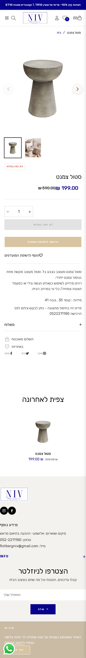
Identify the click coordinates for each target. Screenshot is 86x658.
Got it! (17, 650)
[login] (55, 18)
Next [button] (77, 89)
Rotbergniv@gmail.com (19, 546)
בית (59, 33)
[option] (43, 87)
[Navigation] (6, 18)
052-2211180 (10, 540)
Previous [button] (8, 89)
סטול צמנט (43, 454)
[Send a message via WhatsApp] (9, 649)
